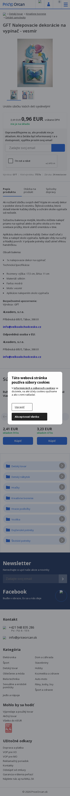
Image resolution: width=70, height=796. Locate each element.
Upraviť (19, 407)
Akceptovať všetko (27, 416)
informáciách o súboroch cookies (34, 388)
